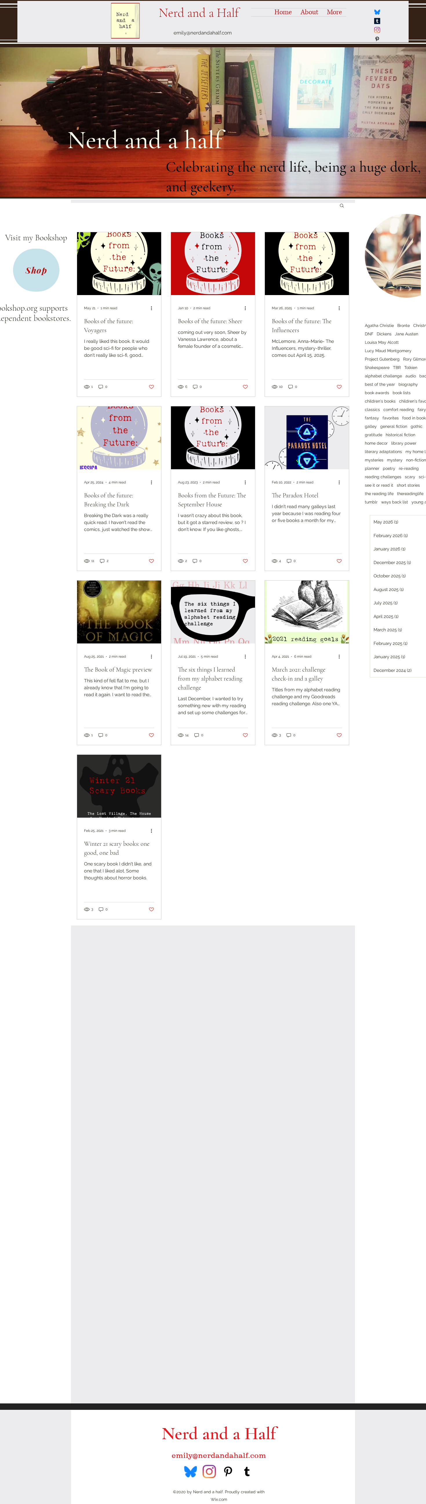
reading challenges (383, 476)
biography (408, 384)
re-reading (409, 468)
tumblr (371, 502)
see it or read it (379, 485)
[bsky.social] (377, 12)
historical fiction (400, 434)
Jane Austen (406, 334)
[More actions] (153, 308)
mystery (395, 460)
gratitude (373, 434)
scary (410, 476)
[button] (342, 206)
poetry (389, 468)
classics (372, 409)
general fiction (393, 426)
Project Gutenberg (382, 359)
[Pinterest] (377, 39)
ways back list (394, 502)
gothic (417, 426)
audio (410, 376)
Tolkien (410, 367)
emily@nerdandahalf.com (203, 33)
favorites (391, 418)
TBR (397, 367)
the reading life (379, 493)
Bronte (403, 325)
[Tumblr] (377, 21)
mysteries (374, 460)
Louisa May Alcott (382, 342)
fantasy (372, 418)
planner (372, 468)
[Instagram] (377, 30)
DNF (369, 334)
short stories (408, 485)
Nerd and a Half (199, 13)
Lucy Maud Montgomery (388, 350)
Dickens (384, 334)
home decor (376, 443)
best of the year (380, 384)
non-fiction (416, 460)
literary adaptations (383, 451)
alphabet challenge (383, 376)
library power (403, 443)
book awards (377, 392)
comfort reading (398, 409)
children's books (380, 401)
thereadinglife (410, 493)
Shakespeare (377, 367)
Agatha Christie (379, 325)
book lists (402, 392)
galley (371, 426)
